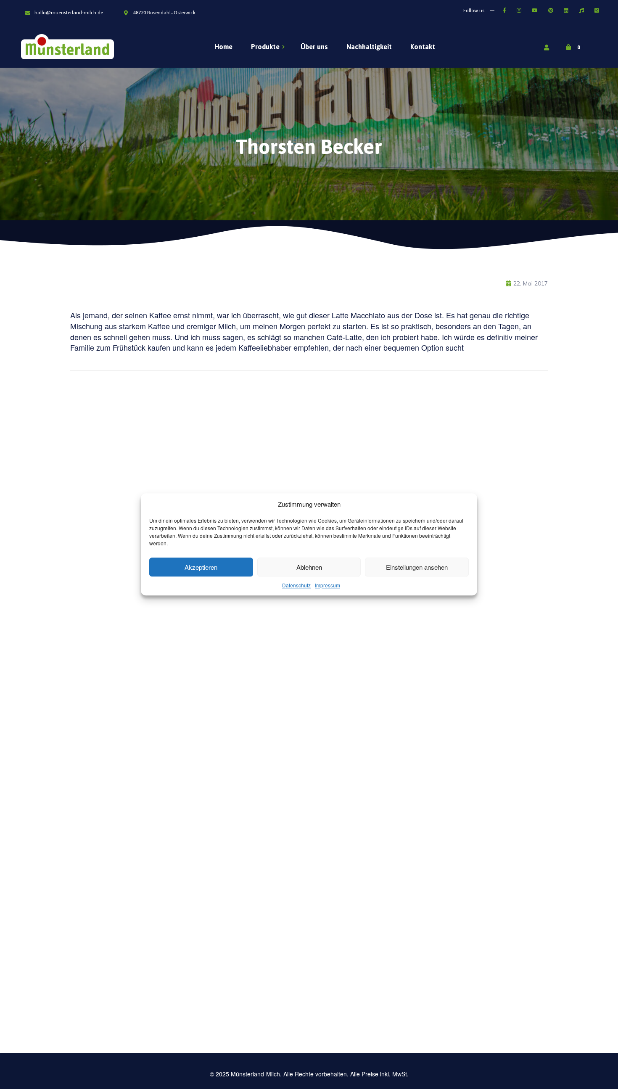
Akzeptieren (201, 567)
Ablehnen (309, 567)
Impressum (327, 585)
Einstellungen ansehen (417, 567)
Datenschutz (296, 585)
